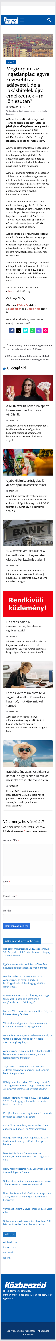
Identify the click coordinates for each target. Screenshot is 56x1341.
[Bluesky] (25, 330)
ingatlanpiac (36, 111)
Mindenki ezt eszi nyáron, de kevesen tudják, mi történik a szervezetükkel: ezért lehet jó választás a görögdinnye (27, 1039)
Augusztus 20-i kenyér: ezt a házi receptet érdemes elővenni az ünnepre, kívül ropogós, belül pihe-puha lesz (26, 1070)
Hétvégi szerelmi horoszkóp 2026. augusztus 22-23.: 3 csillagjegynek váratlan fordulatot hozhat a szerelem (26, 1101)
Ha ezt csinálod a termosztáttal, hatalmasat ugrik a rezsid (24, 626)
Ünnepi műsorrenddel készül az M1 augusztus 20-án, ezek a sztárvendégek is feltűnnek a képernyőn (27, 1196)
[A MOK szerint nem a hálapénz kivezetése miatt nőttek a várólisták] (28, 376)
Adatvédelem (10, 1241)
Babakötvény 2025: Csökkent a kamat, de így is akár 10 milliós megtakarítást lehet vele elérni (27, 776)
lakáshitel (10, 114)
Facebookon (14, 308)
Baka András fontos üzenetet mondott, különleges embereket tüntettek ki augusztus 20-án (26, 1156)
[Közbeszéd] (11, 20)
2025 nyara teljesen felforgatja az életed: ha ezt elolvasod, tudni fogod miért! (27, 357)
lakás (44, 111)
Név (6, 881)
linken (11, 291)
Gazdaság (11, 62)
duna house (13, 111)
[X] (18, 330)
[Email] (45, 330)
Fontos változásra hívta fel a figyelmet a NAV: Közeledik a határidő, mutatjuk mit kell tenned (26, 699)
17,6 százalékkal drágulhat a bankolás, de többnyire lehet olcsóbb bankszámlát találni (26, 555)
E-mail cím (10, 896)
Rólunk (6, 1257)
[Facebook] (11, 330)
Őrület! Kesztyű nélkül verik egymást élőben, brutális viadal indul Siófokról (29, 347)
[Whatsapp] (32, 330)
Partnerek (8, 1252)
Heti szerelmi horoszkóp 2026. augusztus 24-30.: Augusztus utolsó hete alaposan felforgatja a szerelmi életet (27, 952)
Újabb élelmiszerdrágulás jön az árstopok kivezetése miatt (26, 483)
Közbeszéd (26, 107)
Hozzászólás (11, 840)
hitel (21, 111)
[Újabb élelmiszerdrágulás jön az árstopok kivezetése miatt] (28, 451)
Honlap (7, 910)
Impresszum (9, 1247)
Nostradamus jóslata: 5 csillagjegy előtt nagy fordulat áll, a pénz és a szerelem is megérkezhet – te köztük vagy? (26, 999)
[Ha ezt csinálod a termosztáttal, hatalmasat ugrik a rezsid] (28, 592)
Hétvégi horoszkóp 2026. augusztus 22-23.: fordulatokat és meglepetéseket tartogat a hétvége (25, 1141)
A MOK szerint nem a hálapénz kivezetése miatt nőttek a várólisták (27, 410)
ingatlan (27, 111)
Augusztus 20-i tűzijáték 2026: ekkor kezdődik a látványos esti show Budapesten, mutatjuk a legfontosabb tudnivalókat (27, 1054)
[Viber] (39, 330)
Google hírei (33, 308)
